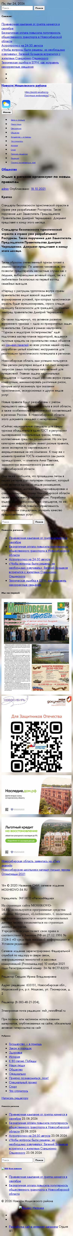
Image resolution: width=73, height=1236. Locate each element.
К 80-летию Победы (22, 1061)
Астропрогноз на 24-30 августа (22, 45)
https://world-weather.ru (36, 92)
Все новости (15, 1168)
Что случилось (17, 141)
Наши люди (16, 124)
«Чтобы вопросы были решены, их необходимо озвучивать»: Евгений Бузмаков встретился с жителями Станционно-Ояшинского (33, 54)
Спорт (13, 150)
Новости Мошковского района (23, 85)
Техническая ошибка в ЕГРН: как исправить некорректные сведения (30, 64)
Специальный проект (23, 1082)
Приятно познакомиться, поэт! (23, 162)
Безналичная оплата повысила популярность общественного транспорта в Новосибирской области (31, 37)
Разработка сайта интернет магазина (33, 1227)
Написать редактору (19, 154)
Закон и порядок (18, 120)
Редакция (15, 158)
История (14, 145)
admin (5, 189)
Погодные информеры (37, 95)
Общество (15, 133)
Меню (7, 112)
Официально (16, 128)
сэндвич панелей (17, 345)
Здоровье (15, 1052)
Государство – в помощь (21, 137)
